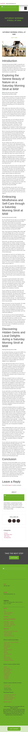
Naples (5, 666)
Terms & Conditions (8, 612)
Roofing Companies (8, 699)
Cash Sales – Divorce (9, 621)
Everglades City (7, 672)
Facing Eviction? (7, 626)
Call (5, 584)
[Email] (5, 590)
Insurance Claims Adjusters (10, 694)
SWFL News (7, 536)
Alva (5, 655)
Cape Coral (6, 643)
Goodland (6, 678)
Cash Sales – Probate (9, 623)
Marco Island (7, 671)
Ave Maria (6, 677)
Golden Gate (7, 674)
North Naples (7, 668)
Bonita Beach (7, 646)
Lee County (6, 686)
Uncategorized (7, 537)
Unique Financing (8, 632)
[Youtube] (18, 521)
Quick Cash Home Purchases (10, 631)
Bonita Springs (7, 645)
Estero (5, 651)
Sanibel (5, 648)
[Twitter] (14, 521)
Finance (6, 533)
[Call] (5, 582)
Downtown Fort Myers (9, 660)
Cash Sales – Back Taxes (9, 624)
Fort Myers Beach (8, 649)
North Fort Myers (8, 658)
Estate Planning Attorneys (10, 697)
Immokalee (6, 675)
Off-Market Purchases (9, 635)
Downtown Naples (8, 669)
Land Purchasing (8, 634)
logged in (10, 485)
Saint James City (8, 654)
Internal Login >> (8, 701)
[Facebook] (9, 521)
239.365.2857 (2, 3)
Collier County (7, 685)
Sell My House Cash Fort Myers (11, 642)
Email (5, 592)
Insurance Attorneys (8, 696)
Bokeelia (6, 652)
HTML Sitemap (7, 614)
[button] (25, 8)
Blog (5, 611)
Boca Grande (7, 657)
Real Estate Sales (8, 534)
